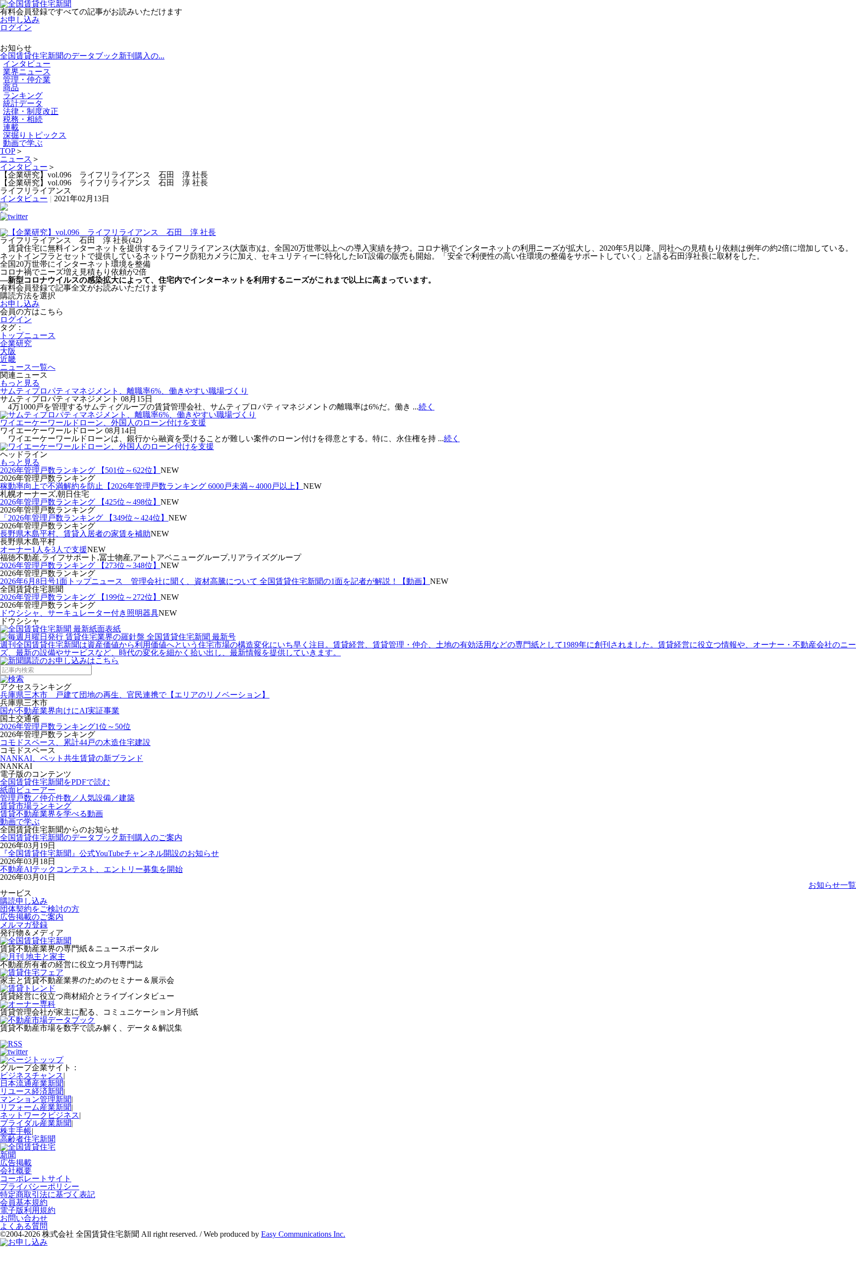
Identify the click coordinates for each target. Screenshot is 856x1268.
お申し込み (20, 19)
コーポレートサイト (35, 1178)
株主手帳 (16, 1131)
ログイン (16, 27)
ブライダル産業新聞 (35, 1123)
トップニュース (27, 335)
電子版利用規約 (27, 1210)
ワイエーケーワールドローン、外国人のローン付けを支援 (103, 422)
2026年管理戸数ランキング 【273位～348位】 (80, 565)
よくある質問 (24, 1226)
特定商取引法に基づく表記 (47, 1194)
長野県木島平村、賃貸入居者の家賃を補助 (75, 533)
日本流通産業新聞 (31, 1083)
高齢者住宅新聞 (27, 1139)
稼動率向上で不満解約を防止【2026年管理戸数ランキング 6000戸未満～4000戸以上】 (151, 486)
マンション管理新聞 (35, 1099)
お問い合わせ (24, 1218)
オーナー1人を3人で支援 (43, 549)
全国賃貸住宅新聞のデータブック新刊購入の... (82, 56)
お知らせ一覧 (832, 885)
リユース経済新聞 (31, 1091)
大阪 (8, 351)
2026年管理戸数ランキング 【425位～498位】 (80, 502)
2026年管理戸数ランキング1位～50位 (65, 726)
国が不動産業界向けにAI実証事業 (59, 710)
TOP (7, 151)
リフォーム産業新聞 (35, 1107)
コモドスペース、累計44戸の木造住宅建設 (75, 742)
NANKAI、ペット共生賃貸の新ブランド (71, 758)
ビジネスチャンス (31, 1075)
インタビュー (24, 167)
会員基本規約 (24, 1202)
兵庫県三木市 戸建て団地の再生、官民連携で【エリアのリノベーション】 (134, 695)
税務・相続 (23, 119)
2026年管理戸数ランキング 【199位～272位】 (80, 597)
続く (426, 407)
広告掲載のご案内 (31, 917)
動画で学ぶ (23, 143)
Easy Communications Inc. (303, 1234)
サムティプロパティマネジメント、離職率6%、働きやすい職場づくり (124, 391)
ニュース (16, 159)
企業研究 (16, 343)
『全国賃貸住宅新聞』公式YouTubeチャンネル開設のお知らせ (109, 853)
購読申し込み (24, 901)
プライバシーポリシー (39, 1186)
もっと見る (20, 383)
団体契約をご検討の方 (39, 909)
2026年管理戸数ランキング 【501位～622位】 (80, 470)
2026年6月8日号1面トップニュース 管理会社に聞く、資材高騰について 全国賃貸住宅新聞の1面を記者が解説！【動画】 (215, 581)
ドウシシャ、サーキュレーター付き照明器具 (79, 613)
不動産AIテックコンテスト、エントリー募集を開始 (91, 869)
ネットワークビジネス (39, 1115)
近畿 (8, 359)
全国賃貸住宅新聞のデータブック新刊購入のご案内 (91, 837)
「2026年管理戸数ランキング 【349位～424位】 (84, 518)
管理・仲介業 (27, 79)
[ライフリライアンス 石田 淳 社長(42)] (428, 232)
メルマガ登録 (24, 925)
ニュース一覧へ (27, 367)
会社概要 (16, 1170)
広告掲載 (16, 1162)
